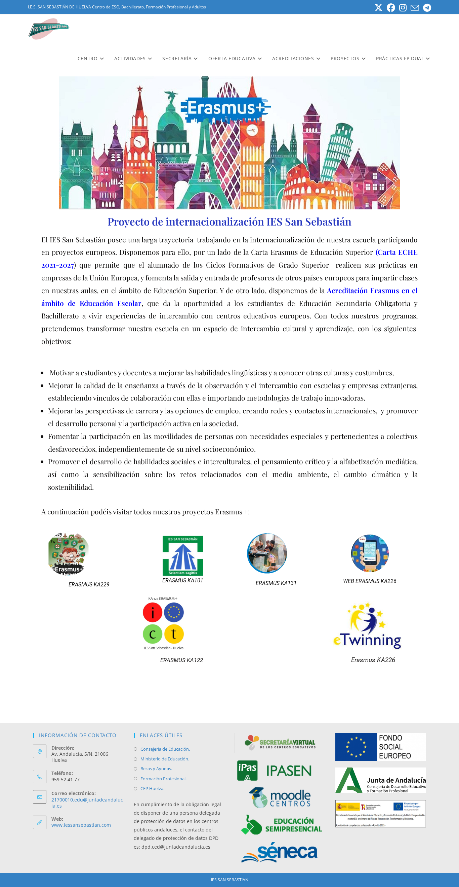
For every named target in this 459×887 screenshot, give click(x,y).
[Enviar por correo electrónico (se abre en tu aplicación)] (415, 8)
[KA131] (276, 554)
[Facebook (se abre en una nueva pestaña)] (391, 8)
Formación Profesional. (163, 779)
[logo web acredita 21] (380, 813)
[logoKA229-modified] (89, 555)
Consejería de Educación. (165, 749)
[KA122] (181, 624)
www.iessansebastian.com (81, 825)
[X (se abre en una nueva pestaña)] (378, 8)
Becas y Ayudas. (156, 768)
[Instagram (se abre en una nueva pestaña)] (403, 8)
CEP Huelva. (152, 788)
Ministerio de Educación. (164, 759)
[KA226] (370, 554)
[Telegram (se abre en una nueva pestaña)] (426, 8)
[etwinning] (373, 624)
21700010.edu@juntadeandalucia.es (87, 802)
